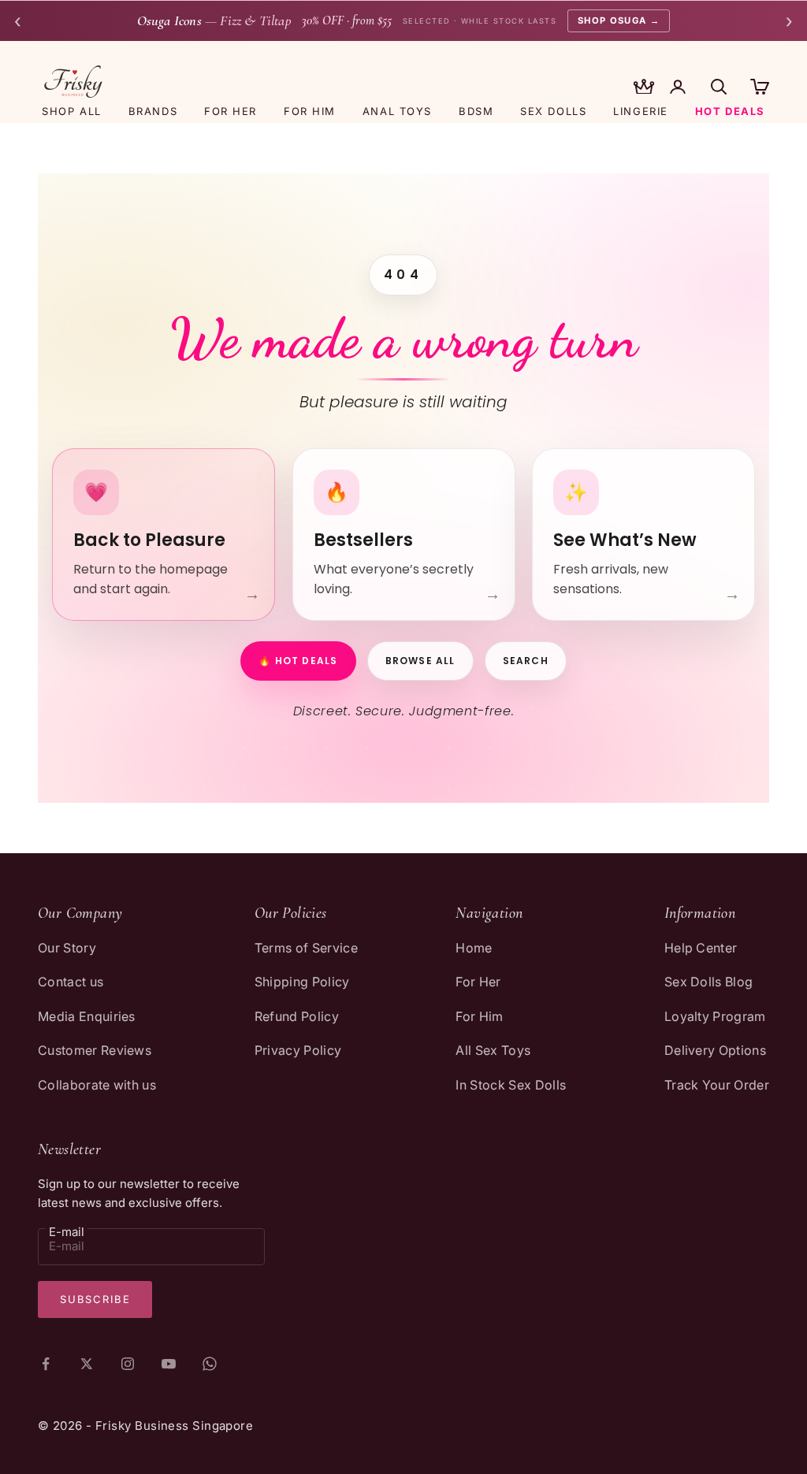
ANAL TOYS (397, 111)
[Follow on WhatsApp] (210, 1364)
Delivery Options (715, 1050)
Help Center (701, 948)
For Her (478, 981)
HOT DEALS (730, 111)
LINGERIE (640, 111)
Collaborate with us (97, 1085)
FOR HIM (310, 111)
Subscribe (95, 1299)
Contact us (70, 981)
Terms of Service (306, 948)
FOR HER (230, 111)
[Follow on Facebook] (46, 1364)
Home (474, 948)
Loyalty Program (715, 1016)
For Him (479, 1016)
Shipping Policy (302, 981)
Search (526, 660)
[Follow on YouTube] (169, 1364)
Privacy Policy (298, 1050)
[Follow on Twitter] (87, 1364)
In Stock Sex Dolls (511, 1085)
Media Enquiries (87, 1016)
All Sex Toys (493, 1050)
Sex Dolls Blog (708, 981)
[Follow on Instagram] (128, 1364)
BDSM (476, 111)
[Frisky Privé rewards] (644, 88)
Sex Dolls (553, 111)
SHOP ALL (71, 111)
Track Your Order (716, 1085)
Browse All (420, 660)
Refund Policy (297, 1016)
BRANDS (152, 111)
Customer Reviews (94, 1050)
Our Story (67, 948)
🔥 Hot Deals (297, 660)
